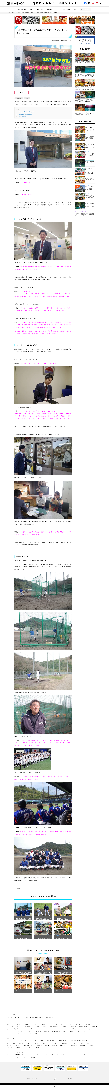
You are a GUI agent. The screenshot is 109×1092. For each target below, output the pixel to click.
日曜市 (62, 1045)
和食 (45, 1026)
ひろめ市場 (46, 1043)
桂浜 (82, 1043)
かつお (70, 1024)
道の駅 (54, 1045)
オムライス (10, 1031)
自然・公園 (33, 1040)
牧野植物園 (83, 1045)
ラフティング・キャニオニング (59, 1054)
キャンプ (45, 1054)
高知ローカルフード (36, 1029)
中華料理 (65, 1026)
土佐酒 (19, 1024)
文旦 (9, 1029)
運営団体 (71, 1079)
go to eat (79, 1024)
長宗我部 (10, 1047)
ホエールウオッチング (33, 1054)
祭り (26, 1057)
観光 (32, 12)
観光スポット (50, 9)
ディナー (48, 1029)
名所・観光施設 (22, 1040)
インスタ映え (29, 1047)
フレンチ (28, 1024)
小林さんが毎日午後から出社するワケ (26, 112)
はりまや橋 (65, 1043)
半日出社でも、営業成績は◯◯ (24, 114)
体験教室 (19, 1047)
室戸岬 (89, 1043)
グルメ (32, 9)
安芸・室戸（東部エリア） (53, 1017)
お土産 (38, 1031)
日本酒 (73, 1026)
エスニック (10, 1024)
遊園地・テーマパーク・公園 (48, 1040)
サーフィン (10, 1057)
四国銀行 (19, 98)
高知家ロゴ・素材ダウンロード (36, 1079)
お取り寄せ (40, 9)
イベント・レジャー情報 (63, 9)
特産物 (46, 1031)
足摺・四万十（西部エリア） (15, 1017)
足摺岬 (29, 1043)
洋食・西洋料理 (54, 1026)
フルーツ (37, 1026)
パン (63, 1024)
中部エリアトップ (15, 12)
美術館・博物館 (11, 1043)
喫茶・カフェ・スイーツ (78, 1029)
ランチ (66, 1029)
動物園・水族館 (63, 1040)
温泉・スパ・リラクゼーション (79, 1040)
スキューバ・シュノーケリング (79, 1054)
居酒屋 (94, 1026)
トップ (8, 12)
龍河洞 (92, 1045)
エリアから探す (22, 9)
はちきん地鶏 (34, 1033)
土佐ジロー (86, 1031)
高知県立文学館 (19, 1054)
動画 (75, 9)
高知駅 (39, 1045)
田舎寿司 (17, 1029)
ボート (92, 1054)
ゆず (90, 1029)
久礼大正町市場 (72, 1045)
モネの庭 (10, 1045)
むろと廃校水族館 (29, 1045)
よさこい (34, 1057)
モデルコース (11, 1040)
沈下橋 (37, 1043)
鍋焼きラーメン (22, 1033)
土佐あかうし (21, 1031)
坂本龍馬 (75, 1043)
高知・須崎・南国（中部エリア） (34, 1017)
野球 (27, 98)
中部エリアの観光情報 (25, 12)
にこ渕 (18, 1045)
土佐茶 (44, 1024)
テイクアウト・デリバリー (24, 1026)
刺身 (65, 1031)
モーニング (57, 1029)
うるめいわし (11, 1033)
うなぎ (30, 1031)
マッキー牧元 (56, 1031)
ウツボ (72, 1031)
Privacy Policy (56, 1079)
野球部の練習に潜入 (22, 116)
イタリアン (10, 1026)
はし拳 (9, 1054)
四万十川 (56, 1043)
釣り (19, 1057)
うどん (36, 1024)
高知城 (21, 1043)
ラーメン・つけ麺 (84, 1026)
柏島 (47, 1045)
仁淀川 (38, 1047)
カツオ (25, 1029)
